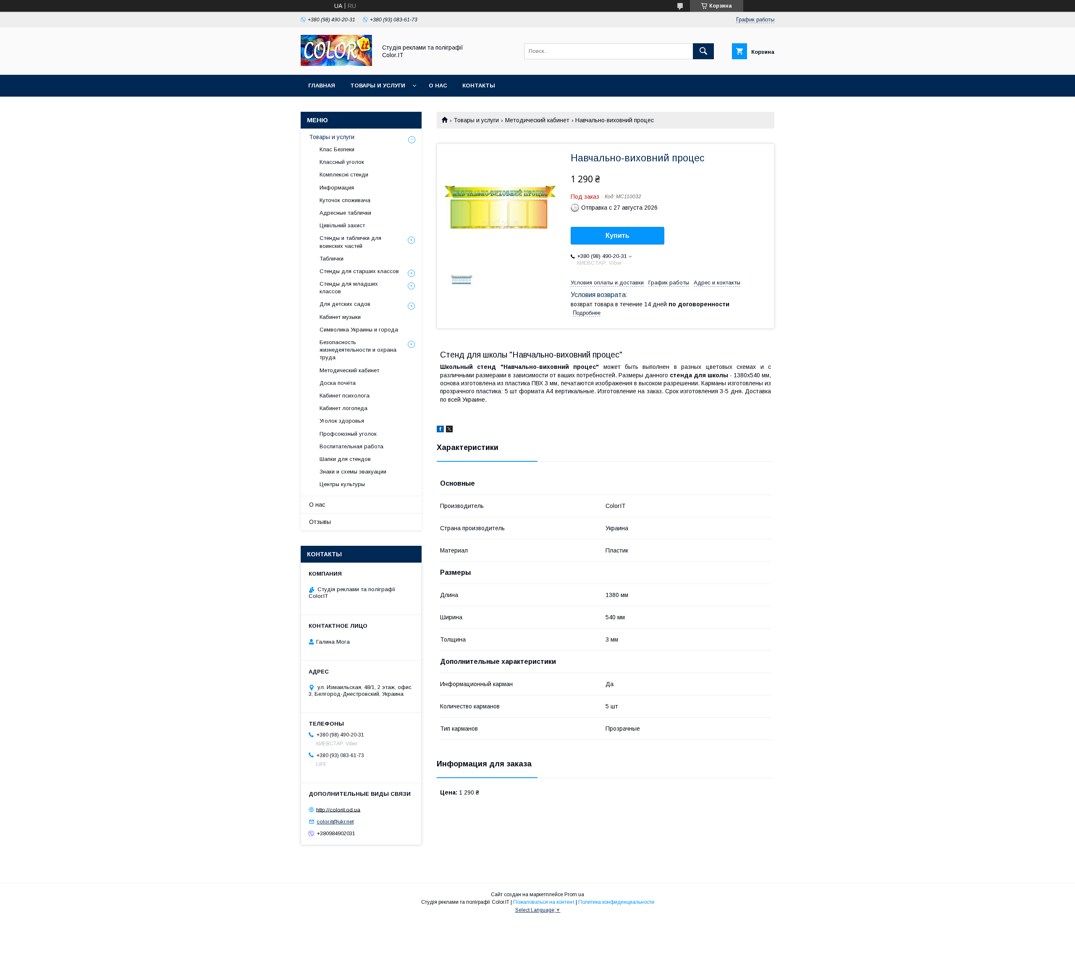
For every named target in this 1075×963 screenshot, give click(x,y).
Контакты (478, 85)
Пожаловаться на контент (543, 902)
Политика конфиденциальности (616, 902)
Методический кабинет (537, 120)
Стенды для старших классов (359, 271)
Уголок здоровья (342, 421)
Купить (617, 235)
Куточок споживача (345, 200)
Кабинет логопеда (343, 408)
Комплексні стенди (344, 174)
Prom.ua (574, 894)
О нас (438, 85)
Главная (321, 85)
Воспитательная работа (351, 446)
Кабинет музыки (340, 317)
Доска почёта (338, 383)
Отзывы (320, 521)
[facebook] (440, 430)
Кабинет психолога (345, 395)
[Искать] (703, 51)
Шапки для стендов (345, 459)
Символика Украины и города (359, 329)
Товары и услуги (377, 85)
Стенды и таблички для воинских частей (350, 242)
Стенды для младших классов (349, 288)
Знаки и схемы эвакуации (353, 471)
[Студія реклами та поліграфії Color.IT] (336, 64)
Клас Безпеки (337, 149)
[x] (449, 430)
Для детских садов (345, 304)
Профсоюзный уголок (348, 434)
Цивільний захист (342, 225)
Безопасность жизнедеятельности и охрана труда (358, 349)
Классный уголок (342, 162)
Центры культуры (342, 484)
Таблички (331, 258)
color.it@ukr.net (335, 821)
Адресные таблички (345, 213)
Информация (337, 187)
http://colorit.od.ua (338, 809)
